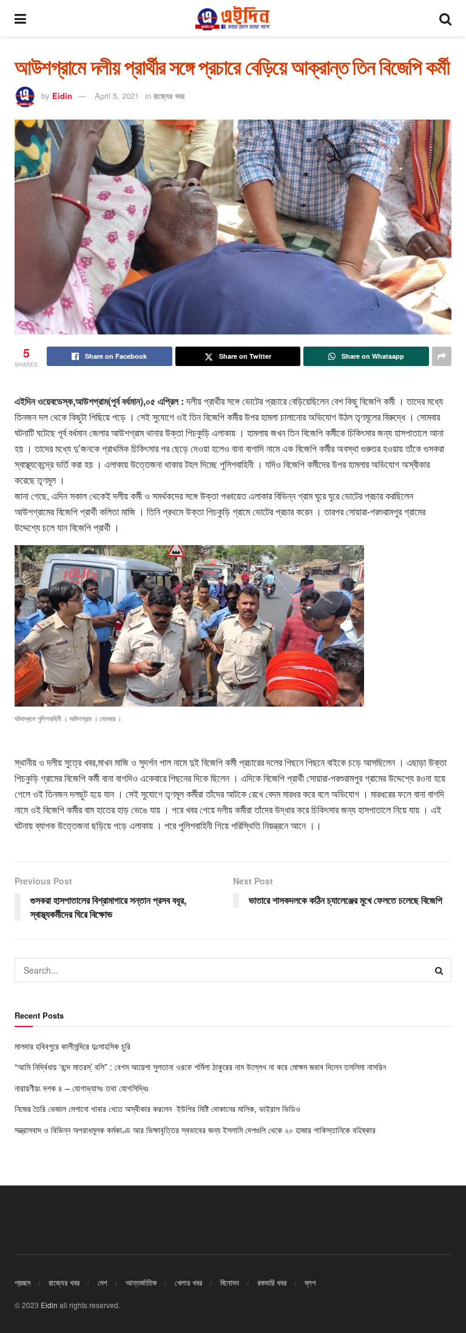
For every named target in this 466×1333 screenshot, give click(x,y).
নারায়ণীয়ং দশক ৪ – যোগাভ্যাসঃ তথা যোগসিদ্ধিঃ (82, 1088)
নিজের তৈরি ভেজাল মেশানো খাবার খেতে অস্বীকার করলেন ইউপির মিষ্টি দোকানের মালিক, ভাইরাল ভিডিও (159, 1108)
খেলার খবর (188, 1282)
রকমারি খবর (271, 1282)
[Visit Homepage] (232, 18)
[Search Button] (445, 18)
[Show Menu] (20, 18)
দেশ (102, 1282)
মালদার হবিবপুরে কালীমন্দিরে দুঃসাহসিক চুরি (74, 1046)
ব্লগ (310, 1282)
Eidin (62, 95)
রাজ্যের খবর (169, 95)
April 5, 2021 (117, 95)
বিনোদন (229, 1282)
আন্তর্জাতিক (141, 1282)
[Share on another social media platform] (441, 356)
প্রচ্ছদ (22, 1282)
